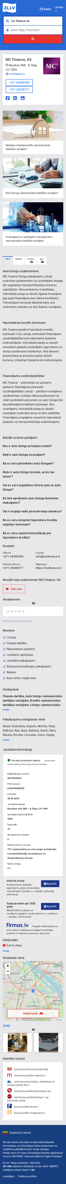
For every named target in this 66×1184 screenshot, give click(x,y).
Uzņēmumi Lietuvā (20, 1132)
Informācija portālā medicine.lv (29, 1075)
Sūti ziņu (16, 589)
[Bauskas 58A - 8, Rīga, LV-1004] (33, 991)
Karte (47, 9)
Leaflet (59, 1019)
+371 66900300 (19, 82)
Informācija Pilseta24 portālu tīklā (31, 1069)
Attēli (30, 260)
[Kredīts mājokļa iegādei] (17, 1042)
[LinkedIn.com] (15, 98)
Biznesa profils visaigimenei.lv (29, 1113)
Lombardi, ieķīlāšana (20, 655)
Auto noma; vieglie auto (21, 678)
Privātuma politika (27, 1176)
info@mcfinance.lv (48, 556)
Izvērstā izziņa (15, 880)
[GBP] (23, 98)
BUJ (42, 260)
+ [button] (8, 966)
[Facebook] (8, 98)
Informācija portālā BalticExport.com (32, 1091)
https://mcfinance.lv (48, 568)
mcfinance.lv (17, 74)
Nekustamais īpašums (21, 649)
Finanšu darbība (17, 643)
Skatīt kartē (30, 1013)
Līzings (11, 637)
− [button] (8, 971)
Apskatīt (51, 883)
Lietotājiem (8, 1176)
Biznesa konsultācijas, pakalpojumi (29, 666)
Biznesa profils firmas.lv (26, 1107)
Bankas (11, 672)
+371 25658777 (19, 89)
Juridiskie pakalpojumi (21, 660)
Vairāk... (7, 709)
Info (7, 259)
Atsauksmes (18, 601)
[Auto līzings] (48, 1042)
